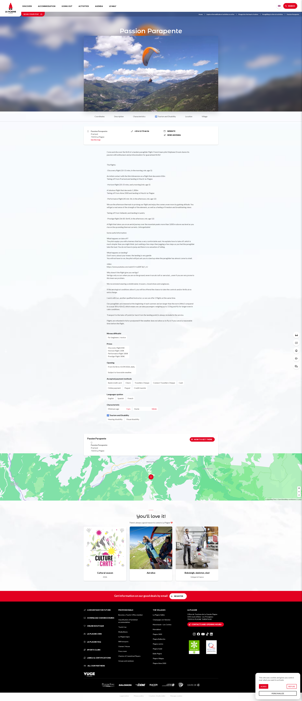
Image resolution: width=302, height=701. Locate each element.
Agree (264, 686)
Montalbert (157, 629)
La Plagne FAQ (94, 642)
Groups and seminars (126, 661)
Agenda (99, 6)
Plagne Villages (158, 658)
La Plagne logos (124, 637)
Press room (122, 651)
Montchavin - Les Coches (162, 625)
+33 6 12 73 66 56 (141, 131)
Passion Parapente (293, 14)
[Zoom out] (299, 491)
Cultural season (105, 572)
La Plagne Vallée (159, 615)
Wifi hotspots (123, 642)
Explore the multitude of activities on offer (220, 14)
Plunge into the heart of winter (248, 14)
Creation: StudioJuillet (157, 696)
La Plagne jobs (94, 634)
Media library (123, 632)
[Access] (296, 366)
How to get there (203, 439)
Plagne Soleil (157, 649)
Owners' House (124, 646)
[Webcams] (296, 350)
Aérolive (151, 572)
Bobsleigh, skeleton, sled (197, 572)
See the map (96, 140)
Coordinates (100, 116)
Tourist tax (122, 627)
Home (201, 14)
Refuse (291, 686)
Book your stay (31, 14)
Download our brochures (100, 618)
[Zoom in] (299, 488)
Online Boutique (95, 626)
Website (171, 131)
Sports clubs (93, 650)
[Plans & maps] (296, 342)
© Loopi (298, 499)
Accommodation (46, 6)
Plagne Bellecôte (159, 639)
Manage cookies (176, 696)
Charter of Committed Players (129, 656)
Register (178, 596)
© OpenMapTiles (270, 499)
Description (119, 116)
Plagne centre (158, 644)
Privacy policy (139, 696)
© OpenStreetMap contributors (286, 499)
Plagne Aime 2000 (159, 663)
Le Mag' (112, 6)
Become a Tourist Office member (130, 615)
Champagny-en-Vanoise (161, 620)
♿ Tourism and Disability (165, 116)
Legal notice (124, 696)
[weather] (296, 358)
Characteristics (139, 116)
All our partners (96, 666)
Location (188, 116)
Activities (84, 6)
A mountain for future (99, 610)
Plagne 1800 (157, 634)
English (279, 6)
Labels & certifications (99, 658)
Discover (27, 6)
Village (204, 116)
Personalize (278, 693)
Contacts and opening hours (206, 624)
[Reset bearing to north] (299, 495)
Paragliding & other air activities (272, 14)
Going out (67, 6)
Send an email (174, 135)
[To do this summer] (296, 335)
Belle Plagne (157, 654)
